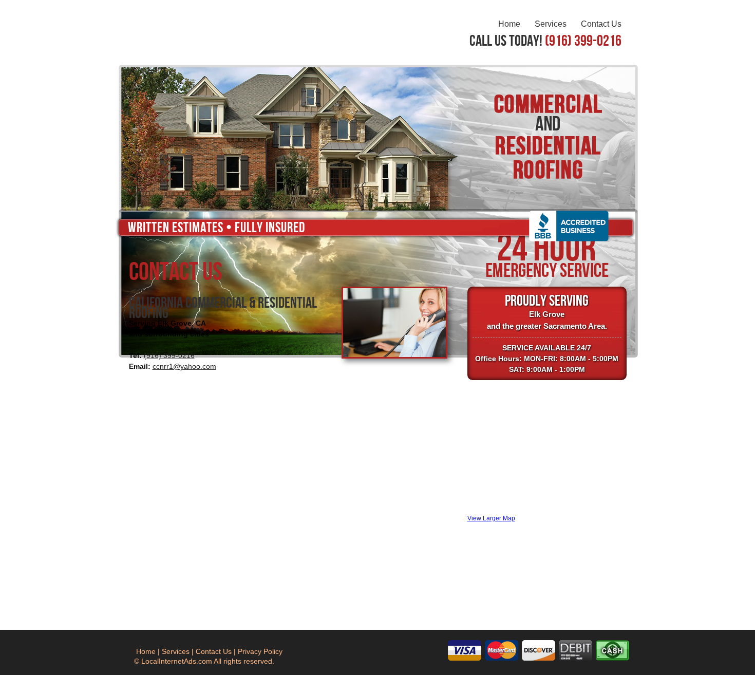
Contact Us (601, 24)
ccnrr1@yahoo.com (184, 366)
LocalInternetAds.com (176, 661)
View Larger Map (491, 518)
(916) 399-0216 (169, 355)
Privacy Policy (260, 651)
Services (551, 24)
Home (509, 24)
